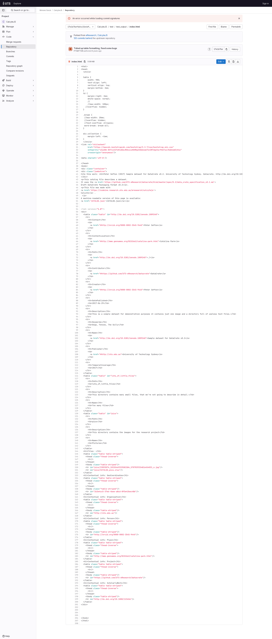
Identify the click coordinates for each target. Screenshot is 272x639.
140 (76, 440)
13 (77, 99)
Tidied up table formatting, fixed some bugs (95, 48)
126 (76, 403)
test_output (121, 26)
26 (77, 134)
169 (76, 518)
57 (77, 217)
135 (76, 427)
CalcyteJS (102, 26)
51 (77, 201)
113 (76, 368)
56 (77, 214)
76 (77, 268)
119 (76, 384)
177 (76, 540)
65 (77, 238)
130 (76, 413)
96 (77, 322)
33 (77, 152)
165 (76, 507)
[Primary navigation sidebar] (3, 10)
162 (76, 499)
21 (77, 120)
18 (77, 112)
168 (76, 516)
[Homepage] (6, 3)
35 (77, 158)
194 (76, 585)
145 (76, 454)
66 (77, 241)
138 (76, 435)
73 (77, 260)
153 (76, 475)
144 (76, 451)
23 (77, 125)
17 (77, 109)
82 (77, 284)
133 (76, 421)
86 (77, 295)
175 (76, 534)
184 (76, 559)
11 (77, 93)
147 (76, 459)
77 (77, 271)
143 (76, 448)
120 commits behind (83, 38)
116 (76, 376)
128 (76, 408)
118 (76, 381)
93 (77, 314)
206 (76, 618)
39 (77, 169)
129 (76, 411)
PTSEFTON (78, 51)
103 (76, 341)
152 (76, 472)
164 (76, 505)
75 (77, 265)
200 (76, 602)
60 (77, 225)
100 (76, 333)
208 (76, 623)
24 (77, 128)
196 (76, 591)
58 (77, 220)
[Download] (238, 61)
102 (76, 338)
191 (76, 577)
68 (77, 247)
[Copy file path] (84, 61)
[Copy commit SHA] (226, 49)
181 (76, 551)
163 (76, 502)
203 (76, 610)
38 (77, 166)
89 (77, 303)
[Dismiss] (239, 18)
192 (76, 580)
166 (76, 510)
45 (77, 185)
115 (76, 373)
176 (76, 537)
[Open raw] (233, 61)
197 (76, 594)
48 (77, 193)
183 (76, 556)
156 (76, 483)
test (111, 26)
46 (77, 187)
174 (76, 532)
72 (77, 257)
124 (76, 397)
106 (76, 349)
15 (77, 104)
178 (76, 542)
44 (77, 182)
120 (76, 386)
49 (77, 195)
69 (77, 249)
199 (76, 599)
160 (76, 494)
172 (76, 526)
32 (77, 150)
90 (77, 306)
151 (76, 470)
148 (76, 462)
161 (76, 497)
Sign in (266, 3)
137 (76, 432)
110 (76, 360)
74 (77, 263)
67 (77, 244)
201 (76, 604)
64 (77, 236)
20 (77, 117)
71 (77, 255)
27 (77, 136)
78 (77, 273)
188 (76, 569)
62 (77, 230)
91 (77, 308)
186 (76, 564)
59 (77, 222)
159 (76, 491)
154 (76, 478)
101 (76, 335)
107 (76, 351)
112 (76, 365)
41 (77, 174)
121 (76, 389)
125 (76, 400)
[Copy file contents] (229, 61)
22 (77, 123)
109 (76, 357)
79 (77, 276)
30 (77, 144)
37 (77, 163)
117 (76, 378)
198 (76, 596)
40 (77, 171)
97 (77, 325)
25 (77, 131)
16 (77, 107)
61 (77, 228)
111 (76, 362)
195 (76, 588)
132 (76, 419)
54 (77, 209)
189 (76, 572)
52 (77, 203)
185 (76, 561)
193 (76, 583)
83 (77, 287)
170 (76, 521)
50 (77, 198)
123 (76, 394)
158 (76, 489)
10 (77, 90)
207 (76, 620)
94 (77, 316)
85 (77, 292)
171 (76, 524)
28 (77, 139)
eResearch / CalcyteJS (97, 35)
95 (77, 319)
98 (77, 327)
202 (76, 607)
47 (77, 190)
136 (76, 429)
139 (76, 438)
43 (77, 179)
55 (77, 212)
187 (76, 567)
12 (77, 96)
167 (76, 513)
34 (77, 155)
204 (76, 612)
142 (76, 446)
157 (76, 486)
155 (76, 481)
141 (76, 443)
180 (76, 548)
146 (76, 456)
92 (77, 311)
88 (77, 300)
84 (77, 290)
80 (77, 279)
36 (77, 160)
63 (77, 233)
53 (77, 206)
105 (76, 346)
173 (76, 529)
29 (77, 142)
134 (76, 424)
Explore (17, 3)
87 (77, 298)
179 (76, 545)
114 (76, 370)
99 (77, 330)
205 (76, 615)
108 (76, 354)
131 (76, 416)
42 (77, 177)
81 (77, 281)
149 (76, 464)
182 (76, 553)
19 (77, 115)
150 (76, 467)
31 (77, 147)
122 (76, 392)
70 (77, 252)
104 (76, 343)
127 (76, 405)
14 (77, 101)
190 (76, 575)
